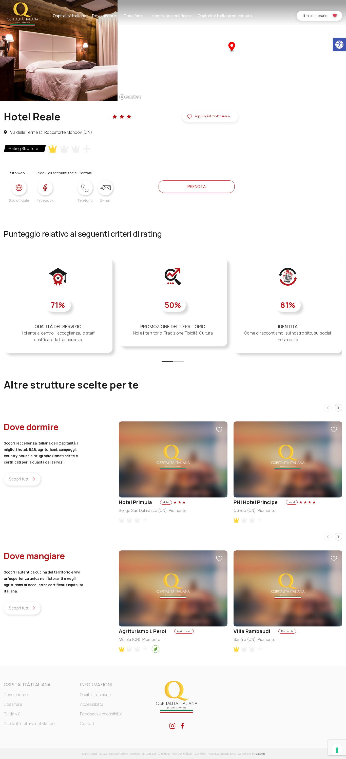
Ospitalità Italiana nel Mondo (225, 15)
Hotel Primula (135, 502)
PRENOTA (196, 186)
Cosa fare (132, 15)
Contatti (87, 723)
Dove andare (104, 15)
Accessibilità (91, 704)
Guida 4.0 (12, 714)
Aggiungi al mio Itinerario (212, 116)
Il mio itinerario (315, 15)
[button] (339, 44)
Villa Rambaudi (252, 631)
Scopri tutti (19, 479)
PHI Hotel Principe (256, 502)
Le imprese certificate (170, 15)
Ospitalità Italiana (69, 15)
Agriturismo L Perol (142, 631)
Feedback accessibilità (101, 714)
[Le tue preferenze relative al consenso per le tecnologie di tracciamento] (337, 750)
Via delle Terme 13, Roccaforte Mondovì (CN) (50, 132)
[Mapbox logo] (130, 97)
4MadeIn (260, 753)
